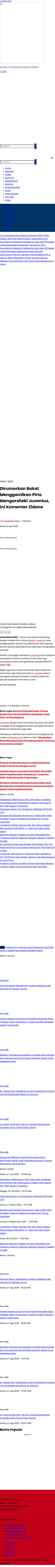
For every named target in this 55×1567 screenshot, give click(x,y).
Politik (8, 174)
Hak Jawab (9, 1555)
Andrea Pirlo (11, 947)
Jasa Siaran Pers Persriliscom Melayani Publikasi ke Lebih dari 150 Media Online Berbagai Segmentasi (27, 242)
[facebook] (2, 142)
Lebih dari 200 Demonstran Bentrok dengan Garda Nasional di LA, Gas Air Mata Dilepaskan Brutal (25, 254)
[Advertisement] (27, 100)
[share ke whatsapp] (11, 533)
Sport (8, 190)
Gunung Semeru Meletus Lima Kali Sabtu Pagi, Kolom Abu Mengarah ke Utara (27, 261)
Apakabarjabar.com (15, 1528)
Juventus (40, 640)
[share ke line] (20, 533)
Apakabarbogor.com (15, 1534)
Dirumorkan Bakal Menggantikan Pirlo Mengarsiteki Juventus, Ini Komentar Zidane (27, 740)
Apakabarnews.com (15, 1524)
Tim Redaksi (10, 1547)
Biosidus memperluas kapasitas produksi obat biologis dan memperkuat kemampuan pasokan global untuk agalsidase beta (26, 786)
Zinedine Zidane (35, 950)
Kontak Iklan (10, 1552)
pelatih (32, 640)
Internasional (11, 193)
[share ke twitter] (7, 533)
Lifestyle (9, 184)
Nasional (9, 171)
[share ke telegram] (16, 533)
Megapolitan (11, 181)
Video (8, 200)
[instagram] (12, 142)
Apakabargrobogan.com (17, 1537)
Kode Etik (9, 1545)
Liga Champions (35, 947)
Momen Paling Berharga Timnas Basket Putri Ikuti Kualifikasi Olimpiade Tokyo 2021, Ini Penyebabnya (25, 714)
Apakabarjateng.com (16, 1531)
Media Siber (10, 1550)
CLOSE (3, 71)
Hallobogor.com (15, 737)
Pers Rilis (9, 196)
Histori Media (10, 1542)
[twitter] (7, 142)
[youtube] (17, 142)
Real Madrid (21, 950)
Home (8, 168)
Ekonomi (9, 177)
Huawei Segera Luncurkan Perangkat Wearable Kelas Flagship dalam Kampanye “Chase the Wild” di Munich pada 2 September (26, 774)
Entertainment (12, 187)
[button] (1, 632)
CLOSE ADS (6, 1)
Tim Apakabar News (10, 521)
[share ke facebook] (2, 533)
